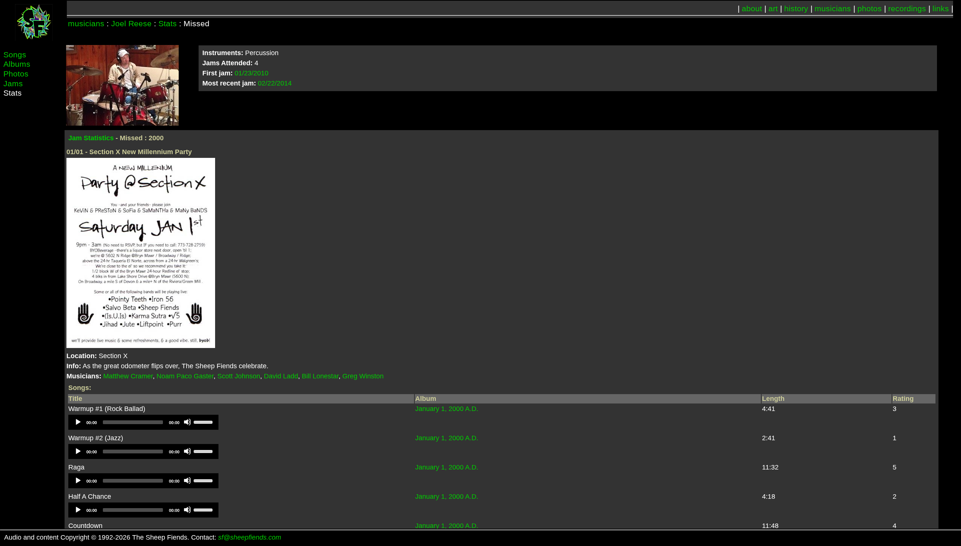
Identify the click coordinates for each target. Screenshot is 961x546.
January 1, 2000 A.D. (446, 408)
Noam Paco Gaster (185, 376)
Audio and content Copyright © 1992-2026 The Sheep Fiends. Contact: (142, 537)
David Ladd (281, 376)
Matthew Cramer (128, 376)
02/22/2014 (275, 83)
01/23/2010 (251, 73)
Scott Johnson (238, 376)
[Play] (77, 421)
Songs (14, 54)
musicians (833, 8)
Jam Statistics (91, 138)
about (752, 8)
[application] (143, 422)
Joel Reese (131, 23)
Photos (16, 73)
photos (869, 8)
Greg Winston (363, 376)
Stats (167, 23)
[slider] (204, 421)
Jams (13, 83)
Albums (16, 64)
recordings (907, 8)
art (773, 8)
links (940, 8)
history (796, 8)
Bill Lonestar (320, 376)
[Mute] (187, 421)
